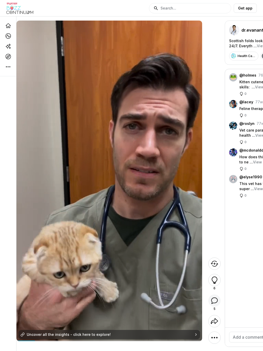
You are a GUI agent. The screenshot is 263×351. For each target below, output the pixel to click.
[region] (109, 340)
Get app (245, 8)
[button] (190, 8)
